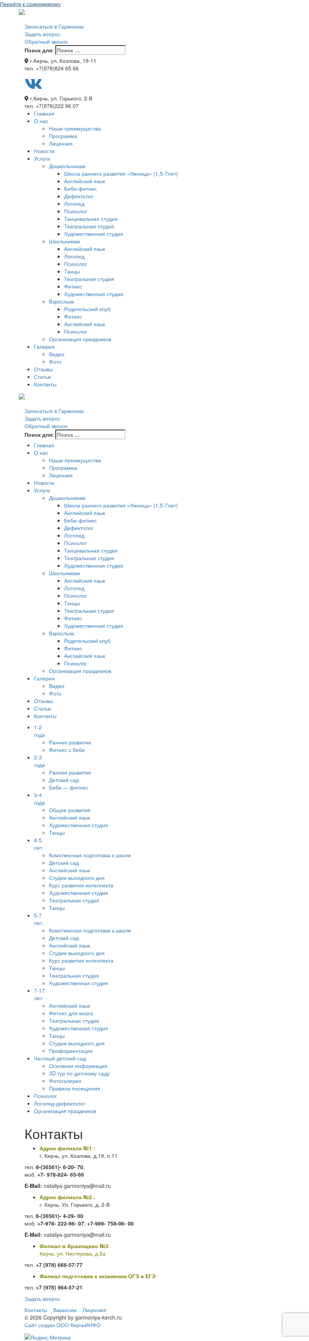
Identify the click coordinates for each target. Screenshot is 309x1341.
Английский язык (84, 181)
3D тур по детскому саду (79, 1073)
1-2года (39, 730)
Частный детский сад (60, 1058)
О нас (41, 121)
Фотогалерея (65, 1080)
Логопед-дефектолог (59, 1103)
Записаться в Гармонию (54, 26)
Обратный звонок (45, 41)
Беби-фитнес (80, 188)
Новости (44, 151)
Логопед (74, 203)
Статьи (42, 376)
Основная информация (78, 1065)
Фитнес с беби (67, 749)
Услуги (42, 158)
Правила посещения (74, 1088)
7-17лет (39, 994)
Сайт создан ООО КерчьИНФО (62, 1325)
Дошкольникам (67, 166)
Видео (56, 354)
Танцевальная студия (91, 218)
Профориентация (71, 1050)
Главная (44, 113)
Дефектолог (78, 196)
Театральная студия (89, 226)
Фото (55, 361)
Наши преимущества (75, 128)
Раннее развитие (70, 742)
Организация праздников (80, 339)
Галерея (44, 346)
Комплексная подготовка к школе (90, 855)
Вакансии (64, 1310)
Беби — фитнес (68, 787)
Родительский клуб (87, 309)
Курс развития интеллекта (81, 885)
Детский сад (64, 780)
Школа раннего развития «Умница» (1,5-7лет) (121, 173)
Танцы (72, 271)
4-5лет (38, 843)
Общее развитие (69, 810)
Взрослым (61, 301)
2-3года (39, 760)
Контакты (45, 384)
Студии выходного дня (77, 877)
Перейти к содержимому (30, 4)
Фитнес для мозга (71, 1013)
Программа (63, 136)
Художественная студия (93, 233)
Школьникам (64, 241)
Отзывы (43, 369)
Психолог (75, 211)
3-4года (39, 798)
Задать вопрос (42, 34)
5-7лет (38, 918)
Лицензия (61, 143)
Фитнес (73, 286)
